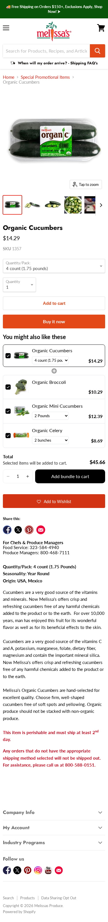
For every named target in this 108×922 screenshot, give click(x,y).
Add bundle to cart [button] (70, 476)
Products (27, 898)
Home (8, 77)
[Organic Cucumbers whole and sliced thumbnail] (52, 205)
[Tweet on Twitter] (18, 530)
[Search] (97, 50)
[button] (8, 476)
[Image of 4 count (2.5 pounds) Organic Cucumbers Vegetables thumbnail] (12, 205)
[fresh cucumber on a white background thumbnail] (32, 205)
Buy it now (54, 321)
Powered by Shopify (19, 911)
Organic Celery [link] (47, 430)
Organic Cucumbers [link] (52, 350)
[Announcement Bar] (54, 9)
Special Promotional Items (45, 77)
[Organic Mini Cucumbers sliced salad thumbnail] (73, 205)
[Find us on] (41, 530)
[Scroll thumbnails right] (100, 205)
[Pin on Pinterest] (29, 530)
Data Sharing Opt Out (58, 898)
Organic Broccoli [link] (49, 382)
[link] (21, 355)
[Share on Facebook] (7, 530)
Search (8, 898)
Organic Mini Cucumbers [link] (57, 406)
